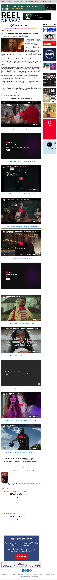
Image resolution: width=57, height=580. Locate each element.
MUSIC (25, 1)
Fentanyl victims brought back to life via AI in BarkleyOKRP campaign (21, 226)
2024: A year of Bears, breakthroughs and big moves (14, 491)
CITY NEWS (4, 1)
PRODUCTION (43, 1)
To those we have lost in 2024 (9, 513)
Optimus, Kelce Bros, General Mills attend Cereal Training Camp (21, 161)
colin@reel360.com (35, 483)
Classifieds (5, 574)
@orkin (5, 457)
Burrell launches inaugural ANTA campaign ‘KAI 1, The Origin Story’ (21, 452)
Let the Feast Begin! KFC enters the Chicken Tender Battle (21, 388)
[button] (54, 2)
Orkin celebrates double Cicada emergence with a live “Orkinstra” (21, 467)
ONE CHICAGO (31, 1)
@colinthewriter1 (13, 484)
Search (41, 574)
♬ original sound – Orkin (9, 464)
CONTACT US (34, 574)
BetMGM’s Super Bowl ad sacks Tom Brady (21, 258)
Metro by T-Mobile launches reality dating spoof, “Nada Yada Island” (21, 420)
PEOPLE (36, 1)
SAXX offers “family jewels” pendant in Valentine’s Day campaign (21, 193)
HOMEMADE (16, 1)
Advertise (12, 574)
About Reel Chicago (50, 574)
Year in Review (6, 30)
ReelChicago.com (22, 576)
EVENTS (49, 1)
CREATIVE (10, 1)
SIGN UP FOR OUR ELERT (23, 574)
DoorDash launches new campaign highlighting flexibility (21, 323)
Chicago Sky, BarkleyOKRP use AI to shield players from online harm (21, 355)
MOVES (21, 1)
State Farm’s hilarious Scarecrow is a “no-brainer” (21, 291)
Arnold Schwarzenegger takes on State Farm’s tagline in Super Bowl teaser (21, 129)
